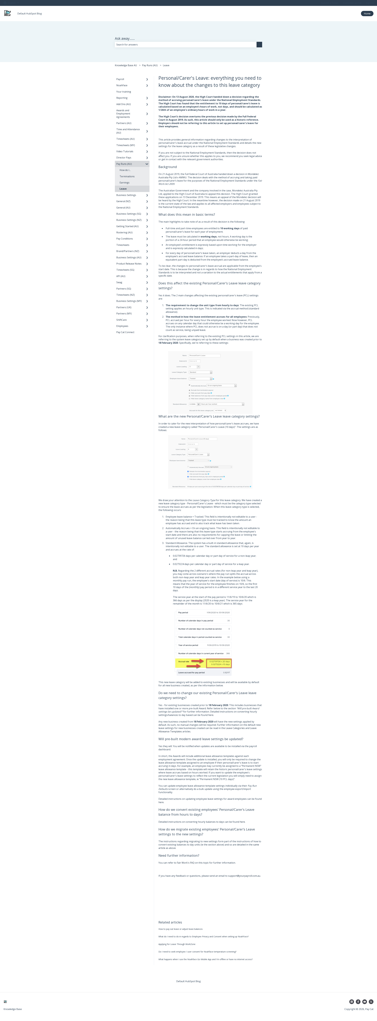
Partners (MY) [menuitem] (124, 313)
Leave (166, 65)
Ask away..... (125, 38)
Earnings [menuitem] (124, 182)
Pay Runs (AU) (150, 65)
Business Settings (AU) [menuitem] (128, 257)
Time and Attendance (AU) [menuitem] (128, 131)
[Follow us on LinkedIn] (351, 1001)
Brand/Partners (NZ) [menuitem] (127, 251)
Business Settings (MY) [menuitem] (129, 301)
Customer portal (352, 3)
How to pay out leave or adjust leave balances (180, 929)
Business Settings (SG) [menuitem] (128, 213)
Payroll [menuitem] (120, 79)
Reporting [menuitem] (122, 97)
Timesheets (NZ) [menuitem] (125, 294)
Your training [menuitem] (123, 91)
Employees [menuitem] (122, 326)
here (210, 715)
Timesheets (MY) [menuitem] (125, 145)
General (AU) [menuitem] (123, 207)
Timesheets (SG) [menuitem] (125, 269)
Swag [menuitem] (119, 282)
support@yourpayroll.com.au (244, 875)
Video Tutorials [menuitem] (124, 151)
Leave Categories (235, 728)
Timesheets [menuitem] (122, 245)
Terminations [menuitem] (127, 176)
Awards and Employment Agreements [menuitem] (123, 114)
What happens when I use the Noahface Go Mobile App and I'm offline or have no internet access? (205, 959)
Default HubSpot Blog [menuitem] (188, 981)
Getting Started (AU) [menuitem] (127, 226)
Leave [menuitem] (123, 188)
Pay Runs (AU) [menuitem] (124, 164)
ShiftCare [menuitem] (121, 319)
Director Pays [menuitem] (123, 157)
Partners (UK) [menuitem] (123, 307)
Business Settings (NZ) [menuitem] (129, 220)
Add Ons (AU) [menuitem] (123, 104)
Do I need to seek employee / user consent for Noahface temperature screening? (197, 951)
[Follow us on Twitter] (371, 1001)
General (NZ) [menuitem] (123, 201)
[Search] (259, 44)
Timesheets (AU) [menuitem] (125, 138)
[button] (147, 79)
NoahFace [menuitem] (121, 85)
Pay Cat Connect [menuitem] (125, 332)
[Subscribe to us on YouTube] (364, 1001)
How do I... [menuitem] (125, 170)
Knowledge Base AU (126, 65)
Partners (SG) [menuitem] (123, 288)
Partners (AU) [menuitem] (123, 123)
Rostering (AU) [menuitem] (124, 232)
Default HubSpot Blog (29, 13)
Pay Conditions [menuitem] (124, 238)
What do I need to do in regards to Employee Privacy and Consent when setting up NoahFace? (203, 936)
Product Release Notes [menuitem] (129, 263)
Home (367, 13)
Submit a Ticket (329, 3)
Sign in (369, 3)
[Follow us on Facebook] (358, 1001)
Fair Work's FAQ (185, 862)
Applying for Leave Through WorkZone (176, 944)
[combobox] (186, 44)
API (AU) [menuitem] (120, 276)
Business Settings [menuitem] (126, 195)
